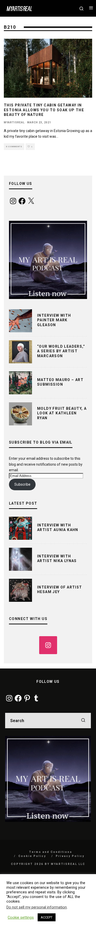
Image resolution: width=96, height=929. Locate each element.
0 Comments (14, 146)
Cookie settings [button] (21, 917)
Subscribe (22, 484)
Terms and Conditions (50, 852)
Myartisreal (14, 122)
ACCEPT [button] (46, 917)
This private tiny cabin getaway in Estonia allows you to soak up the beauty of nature (44, 109)
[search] (83, 720)
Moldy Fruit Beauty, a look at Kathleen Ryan (62, 413)
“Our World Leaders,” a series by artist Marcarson (61, 351)
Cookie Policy (32, 856)
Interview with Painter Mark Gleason (54, 320)
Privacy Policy (70, 856)
